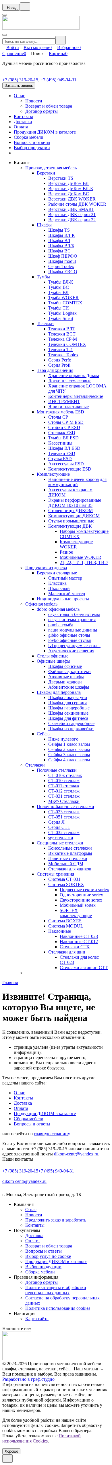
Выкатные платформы (70, 853)
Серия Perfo (59, 359)
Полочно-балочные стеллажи (65, 806)
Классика (57, 583)
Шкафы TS (59, 230)
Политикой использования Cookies (41, 1438)
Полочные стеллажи (57, 770)
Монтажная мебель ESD (60, 411)
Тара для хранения (55, 370)
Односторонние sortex (81, 894)
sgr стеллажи (60, 837)
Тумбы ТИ (58, 308)
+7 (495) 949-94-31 (58, 79)
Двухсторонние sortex (81, 900)
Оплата (21, 126)
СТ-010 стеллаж (64, 780)
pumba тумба (60, 624)
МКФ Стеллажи (64, 801)
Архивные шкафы (66, 676)
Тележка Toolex (63, 354)
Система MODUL (65, 925)
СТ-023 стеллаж (64, 811)
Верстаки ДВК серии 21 (72, 214)
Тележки (45, 323)
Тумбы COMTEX (65, 302)
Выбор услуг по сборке (48, 1256)
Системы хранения (55, 874)
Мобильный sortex (78, 905)
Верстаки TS (60, 178)
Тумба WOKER (63, 297)
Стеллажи (35, 765)
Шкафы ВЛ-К (61, 235)
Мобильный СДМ (65, 863)
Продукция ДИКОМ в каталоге (45, 132)
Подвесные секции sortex (84, 889)
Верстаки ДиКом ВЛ (68, 183)
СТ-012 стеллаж (64, 790)
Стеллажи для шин (66, 951)
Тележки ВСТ (62, 333)
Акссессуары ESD (66, 463)
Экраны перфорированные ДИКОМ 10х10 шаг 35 (74, 503)
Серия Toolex (61, 266)
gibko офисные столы (69, 635)
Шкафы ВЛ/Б (61, 245)
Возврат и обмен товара (48, 106)
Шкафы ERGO (62, 271)
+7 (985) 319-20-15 (20, 79)
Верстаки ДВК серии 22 (72, 219)
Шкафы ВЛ (59, 240)
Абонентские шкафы (68, 687)
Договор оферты (41, 111)
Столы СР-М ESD (66, 422)
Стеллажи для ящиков (69, 868)
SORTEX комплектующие (76, 913)
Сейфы (44, 733)
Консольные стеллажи (70, 848)
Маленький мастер (66, 593)
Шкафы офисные (65, 666)
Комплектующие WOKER (76, 544)
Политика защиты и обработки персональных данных (55, 1290)
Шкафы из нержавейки (71, 728)
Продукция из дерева (46, 567)
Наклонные (59, 931)
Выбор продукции (32, 147)
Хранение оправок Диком (73, 375)
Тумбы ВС (58, 287)
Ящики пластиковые (68, 406)
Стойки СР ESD (64, 427)
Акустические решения (71, 650)
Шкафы (44, 224)
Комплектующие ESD (69, 469)
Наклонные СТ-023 (79, 936)
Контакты (23, 116)
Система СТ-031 (64, 879)
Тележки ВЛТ (61, 328)
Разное (66, 552)
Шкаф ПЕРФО (62, 256)
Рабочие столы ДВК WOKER (77, 204)
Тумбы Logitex (62, 313)
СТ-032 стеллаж (64, 832)
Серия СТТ (59, 827)
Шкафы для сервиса (67, 702)
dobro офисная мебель (58, 609)
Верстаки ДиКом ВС (68, 193)
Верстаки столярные (57, 572)
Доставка (23, 121)
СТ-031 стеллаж (64, 796)
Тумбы (43, 276)
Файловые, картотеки (69, 671)
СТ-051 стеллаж (64, 816)
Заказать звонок (19, 85)
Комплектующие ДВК (70, 526)
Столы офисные (52, 655)
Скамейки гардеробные (71, 723)
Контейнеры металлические (75, 396)
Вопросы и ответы (32, 142)
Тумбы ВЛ (58, 292)
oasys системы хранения (72, 619)
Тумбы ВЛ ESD (63, 437)
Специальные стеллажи (60, 842)
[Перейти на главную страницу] (41, 28)
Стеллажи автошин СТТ (84, 967)
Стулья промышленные (71, 520)
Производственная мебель (51, 167)
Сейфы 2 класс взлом (69, 749)
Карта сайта (37, 1318)
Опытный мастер (65, 578)
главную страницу (51, 1133)
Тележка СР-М (62, 339)
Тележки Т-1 (60, 349)
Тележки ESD (61, 453)
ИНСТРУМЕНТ (64, 401)
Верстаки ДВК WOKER (72, 198)
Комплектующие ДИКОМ (74, 515)
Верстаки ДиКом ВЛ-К (70, 188)
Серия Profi (59, 365)
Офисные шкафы (53, 661)
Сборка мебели (28, 137)
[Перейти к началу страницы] (7, 1458)
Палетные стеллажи (67, 858)
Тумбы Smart (60, 318)
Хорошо (11, 1451)
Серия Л (56, 822)
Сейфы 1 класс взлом (69, 744)
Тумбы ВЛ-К (60, 282)
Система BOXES (65, 920)
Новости (33, 100)
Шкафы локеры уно (67, 697)
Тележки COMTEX (67, 344)
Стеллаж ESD (61, 432)
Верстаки (46, 173)
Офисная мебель (41, 604)
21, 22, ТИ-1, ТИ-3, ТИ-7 (84, 562)
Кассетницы (60, 443)
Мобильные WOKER (80, 557)
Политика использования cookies (57, 1308)
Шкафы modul (62, 261)
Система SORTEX (66, 884)
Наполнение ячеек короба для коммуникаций (77, 482)
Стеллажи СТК (75, 946)
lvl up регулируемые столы (74, 645)
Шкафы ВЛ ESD (64, 448)
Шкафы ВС (59, 250)
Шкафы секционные (68, 713)
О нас (19, 95)
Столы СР (58, 417)
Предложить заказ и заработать (55, 1219)
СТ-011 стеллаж (63, 785)
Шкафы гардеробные (69, 707)
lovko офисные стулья (69, 640)
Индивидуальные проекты (63, 598)
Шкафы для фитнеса (68, 718)
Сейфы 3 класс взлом (69, 754)
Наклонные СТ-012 (79, 941)
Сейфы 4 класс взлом (69, 759)
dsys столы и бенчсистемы (74, 614)
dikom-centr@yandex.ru (76, 1153)
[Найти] (60, 40)
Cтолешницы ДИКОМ (70, 510)
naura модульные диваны (72, 629)
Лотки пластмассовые (69, 380)
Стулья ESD (60, 458)
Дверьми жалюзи (65, 681)
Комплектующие (53, 474)
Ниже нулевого (63, 739)
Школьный (59, 588)
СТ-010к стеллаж (65, 775)
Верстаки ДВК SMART (71, 209)
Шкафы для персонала (59, 692)
